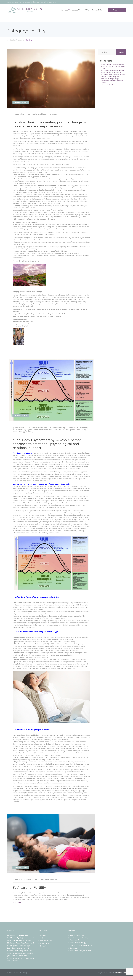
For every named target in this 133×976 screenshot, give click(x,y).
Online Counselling (56, 430)
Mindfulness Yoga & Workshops (81, 945)
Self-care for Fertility (29, 887)
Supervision (74, 948)
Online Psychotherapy (71, 430)
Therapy (84, 430)
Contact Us (97, 10)
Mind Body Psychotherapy (28, 430)
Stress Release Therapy (78, 943)
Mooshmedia (121, 973)
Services (64, 10)
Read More (17, 903)
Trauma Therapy (19, 432)
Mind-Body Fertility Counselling (80, 951)
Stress (54, 114)
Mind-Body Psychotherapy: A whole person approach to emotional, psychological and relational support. (47, 444)
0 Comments (26, 879)
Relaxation (45, 879)
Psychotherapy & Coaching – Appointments (80, 939)
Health (40, 114)
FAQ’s (86, 10)
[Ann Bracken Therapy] (25, 10)
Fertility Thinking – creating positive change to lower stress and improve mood (49, 124)
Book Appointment (117, 10)
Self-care (47, 114)
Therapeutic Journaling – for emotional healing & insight (110, 78)
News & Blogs (44, 943)
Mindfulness (43, 430)
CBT (29, 114)
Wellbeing (61, 428)
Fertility (35, 114)
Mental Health (74, 428)
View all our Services (77, 935)
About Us (76, 10)
